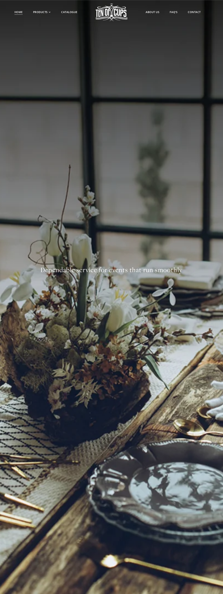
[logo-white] (111, 4)
